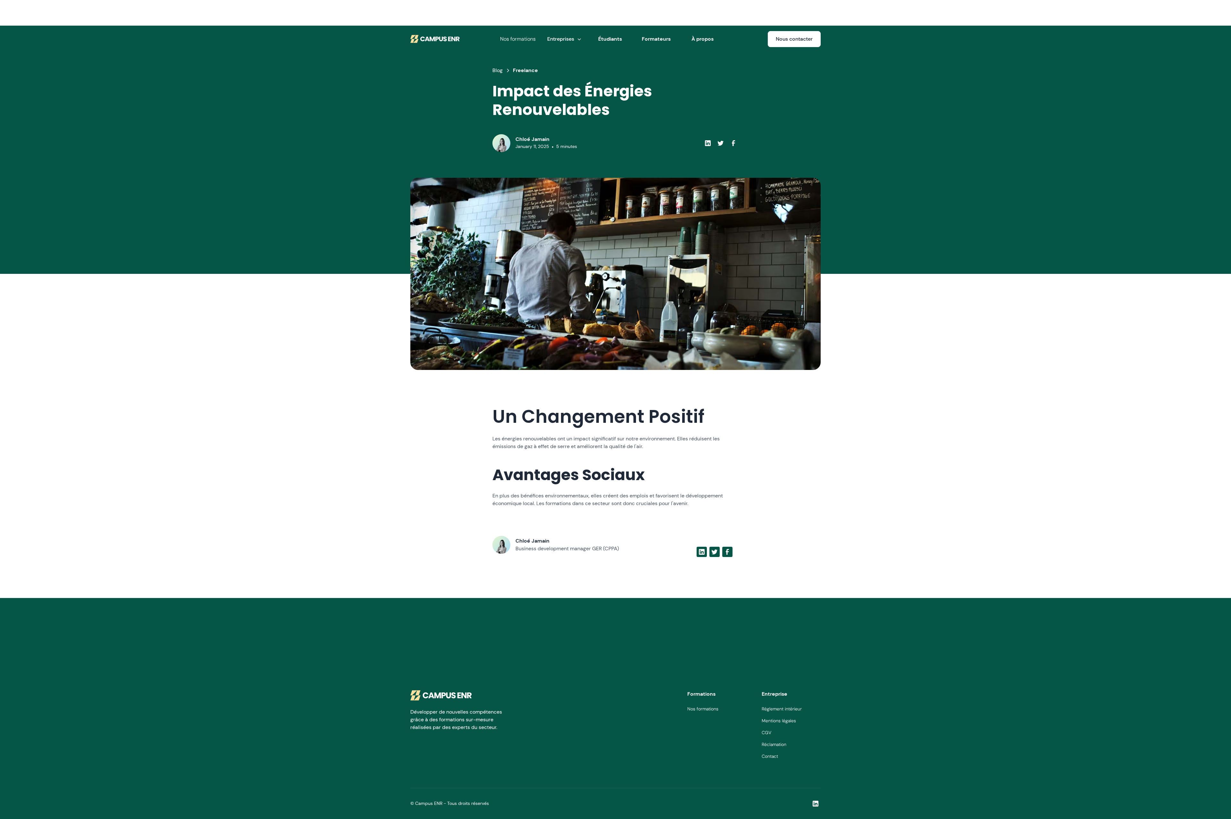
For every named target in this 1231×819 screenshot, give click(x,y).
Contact (770, 756)
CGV (766, 732)
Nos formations (518, 39)
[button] (564, 39)
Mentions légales (779, 721)
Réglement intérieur (782, 709)
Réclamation (774, 744)
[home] (435, 39)
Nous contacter (794, 39)
